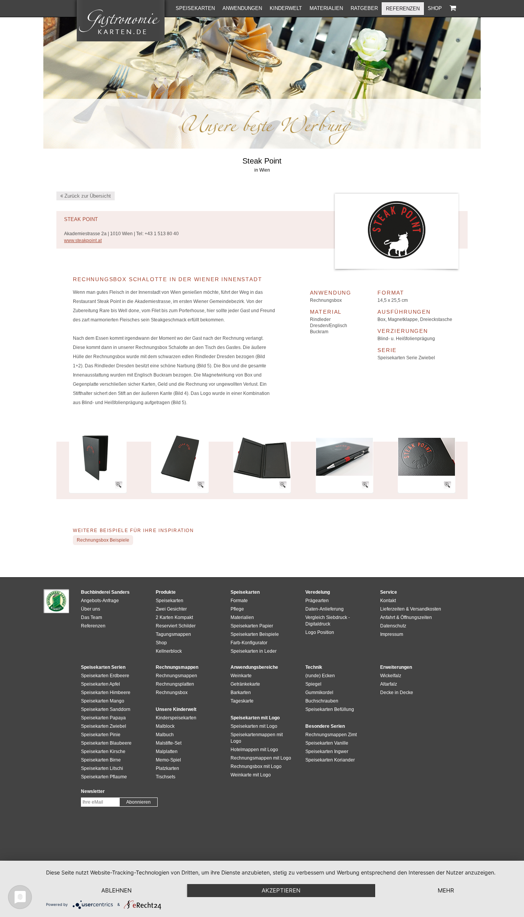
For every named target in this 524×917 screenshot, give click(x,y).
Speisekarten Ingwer (326, 751)
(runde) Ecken (320, 675)
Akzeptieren (281, 890)
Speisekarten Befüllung (329, 709)
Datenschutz (393, 626)
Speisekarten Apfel (100, 684)
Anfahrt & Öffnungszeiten (406, 617)
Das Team (91, 617)
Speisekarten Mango (102, 701)
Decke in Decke (396, 692)
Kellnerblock (169, 651)
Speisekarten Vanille (326, 743)
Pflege (237, 609)
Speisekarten (195, 8)
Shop (435, 8)
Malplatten (167, 751)
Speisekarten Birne (101, 760)
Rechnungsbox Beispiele (103, 540)
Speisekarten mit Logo (254, 726)
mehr (446, 890)
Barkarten (241, 692)
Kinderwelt (286, 8)
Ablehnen (116, 890)
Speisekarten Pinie (100, 734)
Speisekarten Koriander (330, 760)
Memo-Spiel (168, 760)
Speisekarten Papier (252, 626)
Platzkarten (167, 768)
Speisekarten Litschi (102, 768)
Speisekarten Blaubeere (106, 743)
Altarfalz (388, 684)
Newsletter (93, 791)
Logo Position (319, 632)
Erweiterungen (396, 667)
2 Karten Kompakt (174, 617)
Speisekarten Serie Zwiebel (406, 357)
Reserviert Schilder (176, 626)
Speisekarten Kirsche (103, 751)
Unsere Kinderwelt (176, 709)
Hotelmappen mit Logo (254, 749)
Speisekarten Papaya (103, 717)
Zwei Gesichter (171, 609)
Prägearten (317, 600)
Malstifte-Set (168, 743)
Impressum (391, 634)
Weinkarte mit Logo (251, 775)
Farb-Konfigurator (249, 642)
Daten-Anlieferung (324, 609)
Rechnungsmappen (176, 675)
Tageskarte (242, 701)
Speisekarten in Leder (254, 651)
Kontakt (388, 600)
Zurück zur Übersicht (87, 196)
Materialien (326, 8)
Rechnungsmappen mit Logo (261, 758)
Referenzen (403, 8)
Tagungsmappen (173, 634)
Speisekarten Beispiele (255, 634)
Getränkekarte (245, 684)
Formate (239, 600)
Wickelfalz (390, 675)
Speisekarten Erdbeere (105, 675)
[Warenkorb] (453, 8)
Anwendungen (242, 8)
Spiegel (313, 684)
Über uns (90, 609)
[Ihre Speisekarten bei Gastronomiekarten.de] (120, 20)
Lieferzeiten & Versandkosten (410, 609)
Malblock (165, 726)
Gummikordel (319, 692)
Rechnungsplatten (175, 684)
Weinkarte (241, 675)
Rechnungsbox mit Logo (256, 766)
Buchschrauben (321, 701)
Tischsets (165, 776)
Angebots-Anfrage (100, 600)
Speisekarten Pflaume (104, 776)
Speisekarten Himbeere (105, 692)
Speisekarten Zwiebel (103, 726)
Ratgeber (364, 8)
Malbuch (165, 734)
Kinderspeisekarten (176, 717)
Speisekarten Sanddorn (105, 709)
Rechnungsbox (326, 300)
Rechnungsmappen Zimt (331, 734)
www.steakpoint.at (83, 240)
